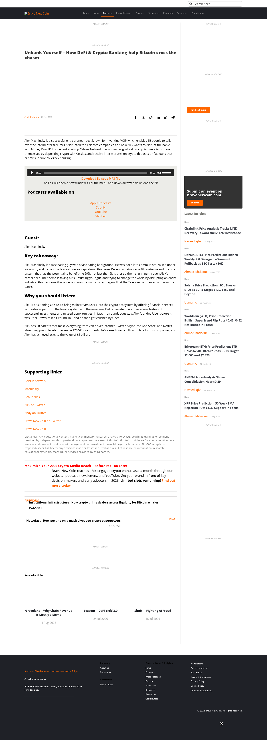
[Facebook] (135, 117)
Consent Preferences (201, 690)
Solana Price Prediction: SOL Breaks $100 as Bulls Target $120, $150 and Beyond (210, 289)
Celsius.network (35, 381)
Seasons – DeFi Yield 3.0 (101, 611)
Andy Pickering (32, 116)
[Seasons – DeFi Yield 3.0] (100, 582)
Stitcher (100, 216)
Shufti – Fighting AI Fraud (152, 611)
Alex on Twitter (35, 405)
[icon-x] (44, 701)
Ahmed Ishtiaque (196, 272)
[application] (100, 172)
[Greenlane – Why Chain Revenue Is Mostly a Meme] (49, 582)
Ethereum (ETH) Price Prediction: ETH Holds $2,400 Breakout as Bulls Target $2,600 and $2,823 (211, 351)
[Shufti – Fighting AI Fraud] (153, 582)
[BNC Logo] (58, 665)
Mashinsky (32, 389)
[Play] (32, 173)
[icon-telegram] (32, 701)
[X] (143, 117)
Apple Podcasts (100, 203)
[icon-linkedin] (38, 701)
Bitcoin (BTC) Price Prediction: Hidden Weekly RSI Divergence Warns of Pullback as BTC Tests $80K (211, 259)
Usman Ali (191, 302)
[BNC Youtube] (50, 701)
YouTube (101, 212)
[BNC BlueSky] (62, 701)
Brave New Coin (35, 429)
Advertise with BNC (100, 45)
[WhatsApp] (166, 117)
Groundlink (32, 397)
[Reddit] (150, 117)
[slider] (167, 172)
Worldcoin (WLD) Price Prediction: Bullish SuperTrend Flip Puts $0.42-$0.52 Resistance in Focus (213, 320)
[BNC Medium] (56, 701)
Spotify (101, 207)
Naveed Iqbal (193, 241)
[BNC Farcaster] (68, 701)
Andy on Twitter (35, 413)
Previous (32, 501)
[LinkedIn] (158, 117)
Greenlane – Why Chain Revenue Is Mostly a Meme (48, 613)
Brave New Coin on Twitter (43, 421)
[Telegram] (173, 117)
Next (173, 519)
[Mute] (159, 173)
